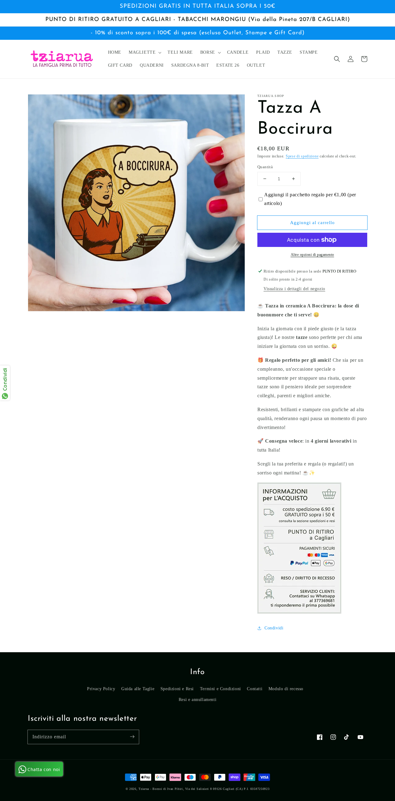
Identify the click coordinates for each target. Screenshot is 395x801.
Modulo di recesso (285, 688)
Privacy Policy (101, 688)
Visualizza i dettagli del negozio (294, 288)
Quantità (265, 167)
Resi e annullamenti (197, 699)
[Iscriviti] (132, 737)
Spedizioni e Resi (177, 688)
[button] (337, 59)
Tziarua (144, 789)
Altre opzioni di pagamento (312, 254)
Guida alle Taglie (137, 688)
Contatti (254, 688)
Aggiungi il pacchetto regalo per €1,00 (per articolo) (310, 199)
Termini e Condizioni (220, 688)
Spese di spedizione (302, 156)
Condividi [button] (273, 628)
